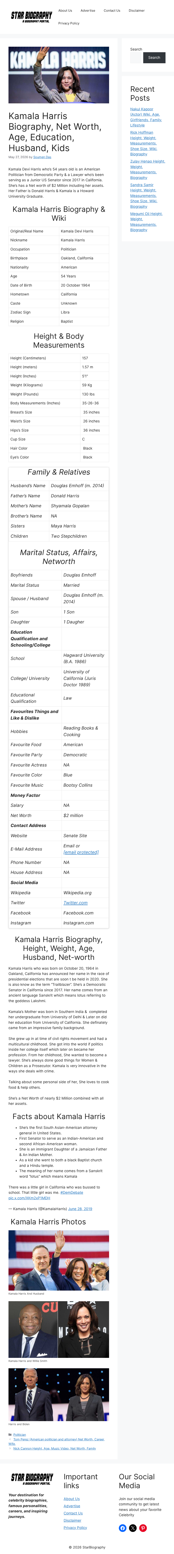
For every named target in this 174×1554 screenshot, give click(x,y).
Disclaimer (137, 10)
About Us (65, 10)
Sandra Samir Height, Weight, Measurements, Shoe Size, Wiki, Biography (143, 196)
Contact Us (112, 10)
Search (136, 49)
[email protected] (81, 852)
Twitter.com (75, 902)
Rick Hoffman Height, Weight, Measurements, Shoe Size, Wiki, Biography (143, 143)
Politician (19, 1434)
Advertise (88, 10)
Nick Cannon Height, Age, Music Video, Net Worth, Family (54, 1448)
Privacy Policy (68, 23)
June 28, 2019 (80, 1209)
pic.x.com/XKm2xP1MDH (29, 1198)
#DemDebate (71, 1192)
